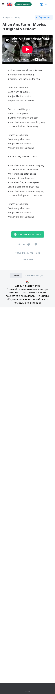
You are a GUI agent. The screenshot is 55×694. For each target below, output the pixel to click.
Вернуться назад (12, 17)
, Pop (30, 252)
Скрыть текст (45, 17)
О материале (27, 259)
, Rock (36, 252)
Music (25, 252)
